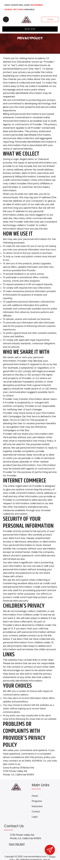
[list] (43, 806)
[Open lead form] (50, 850)
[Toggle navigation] (6, 19)
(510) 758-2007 (17, 844)
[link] (43, 796)
